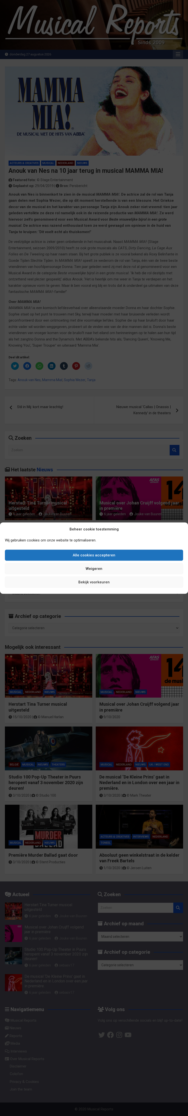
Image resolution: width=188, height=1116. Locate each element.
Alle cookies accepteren (94, 555)
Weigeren (94, 568)
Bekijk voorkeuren (94, 582)
